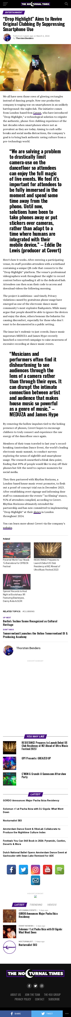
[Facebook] (11, 870)
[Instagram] (35, 870)
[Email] (35, 880)
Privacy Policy (23, 999)
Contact (39, 999)
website (7, 527)
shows (37, 512)
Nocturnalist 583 (12, 820)
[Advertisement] (35, 697)
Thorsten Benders (25, 38)
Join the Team (32, 995)
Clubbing (29, 611)
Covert (37, 112)
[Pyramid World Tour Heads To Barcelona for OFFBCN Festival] (17, 550)
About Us (15, 995)
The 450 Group (52, 995)
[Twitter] (23, 870)
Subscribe (54, 999)
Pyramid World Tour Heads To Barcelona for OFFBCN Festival (16, 563)
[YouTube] (48, 870)
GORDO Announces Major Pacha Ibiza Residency (31, 800)
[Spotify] (60, 870)
